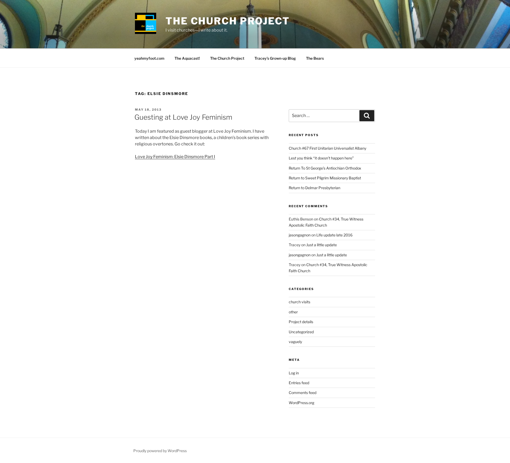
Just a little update (321, 245)
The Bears (315, 58)
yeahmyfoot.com (149, 58)
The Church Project (227, 21)
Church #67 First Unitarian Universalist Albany (327, 148)
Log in (294, 373)
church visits (299, 302)
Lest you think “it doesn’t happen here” (321, 158)
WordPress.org (301, 402)
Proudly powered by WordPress (160, 450)
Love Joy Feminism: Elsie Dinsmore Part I (175, 156)
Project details (301, 321)
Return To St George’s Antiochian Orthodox (325, 168)
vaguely (295, 341)
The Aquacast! (187, 58)
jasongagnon (300, 235)
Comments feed (302, 392)
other (293, 312)
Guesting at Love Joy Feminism (183, 117)
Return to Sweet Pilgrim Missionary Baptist (325, 178)
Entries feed (299, 382)
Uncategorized (301, 332)
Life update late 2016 (334, 235)
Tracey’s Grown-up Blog (275, 58)
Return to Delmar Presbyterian (314, 187)
